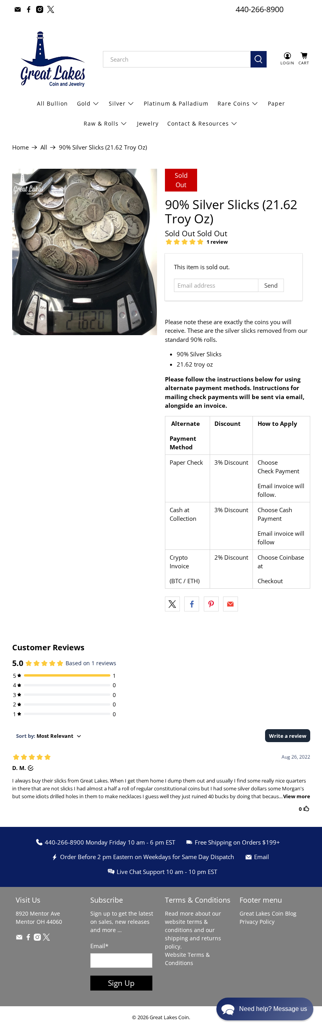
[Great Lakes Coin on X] (50, 9)
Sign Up (121, 983)
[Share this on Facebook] (191, 604)
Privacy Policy (257, 921)
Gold (84, 103)
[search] (177, 59)
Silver (117, 103)
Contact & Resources (198, 123)
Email (99, 946)
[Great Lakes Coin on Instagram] (39, 9)
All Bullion (52, 103)
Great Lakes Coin (169, 1017)
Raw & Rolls (101, 123)
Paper (276, 103)
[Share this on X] (172, 604)
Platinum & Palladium (176, 103)
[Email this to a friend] (230, 604)
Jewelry (148, 123)
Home (20, 147)
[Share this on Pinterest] (211, 604)
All (43, 147)
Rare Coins (234, 103)
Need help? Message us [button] (273, 1008)
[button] (264, 1009)
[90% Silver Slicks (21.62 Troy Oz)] (84, 252)
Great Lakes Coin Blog (268, 913)
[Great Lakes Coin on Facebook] (28, 9)
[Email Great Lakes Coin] (17, 9)
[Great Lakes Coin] (52, 59)
